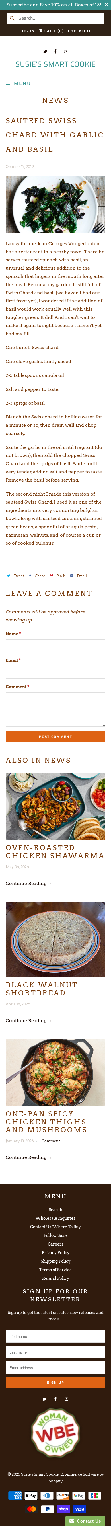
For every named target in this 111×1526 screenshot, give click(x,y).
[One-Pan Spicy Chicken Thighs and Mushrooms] (56, 1072)
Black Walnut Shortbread (42, 989)
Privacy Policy (55, 1252)
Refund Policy (55, 1278)
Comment (17, 687)
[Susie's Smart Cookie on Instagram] (65, 51)
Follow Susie (56, 1235)
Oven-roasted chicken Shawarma (55, 852)
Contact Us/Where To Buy (55, 1227)
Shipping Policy (56, 1261)
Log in (27, 31)
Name (13, 634)
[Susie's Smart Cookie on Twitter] (45, 51)
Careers (55, 1244)
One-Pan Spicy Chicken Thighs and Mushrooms (46, 1122)
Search (55, 1209)
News (55, 100)
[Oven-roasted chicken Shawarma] (56, 806)
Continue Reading (27, 883)
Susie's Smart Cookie (40, 1474)
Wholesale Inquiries (55, 1218)
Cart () (53, 31)
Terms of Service (55, 1270)
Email (13, 660)
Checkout (79, 31)
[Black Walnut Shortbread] (56, 939)
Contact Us (87, 1521)
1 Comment (49, 1141)
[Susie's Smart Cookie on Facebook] (55, 51)
